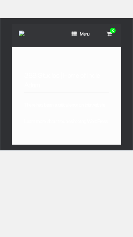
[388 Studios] (21, 35)
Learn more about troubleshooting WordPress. (66, 121)
